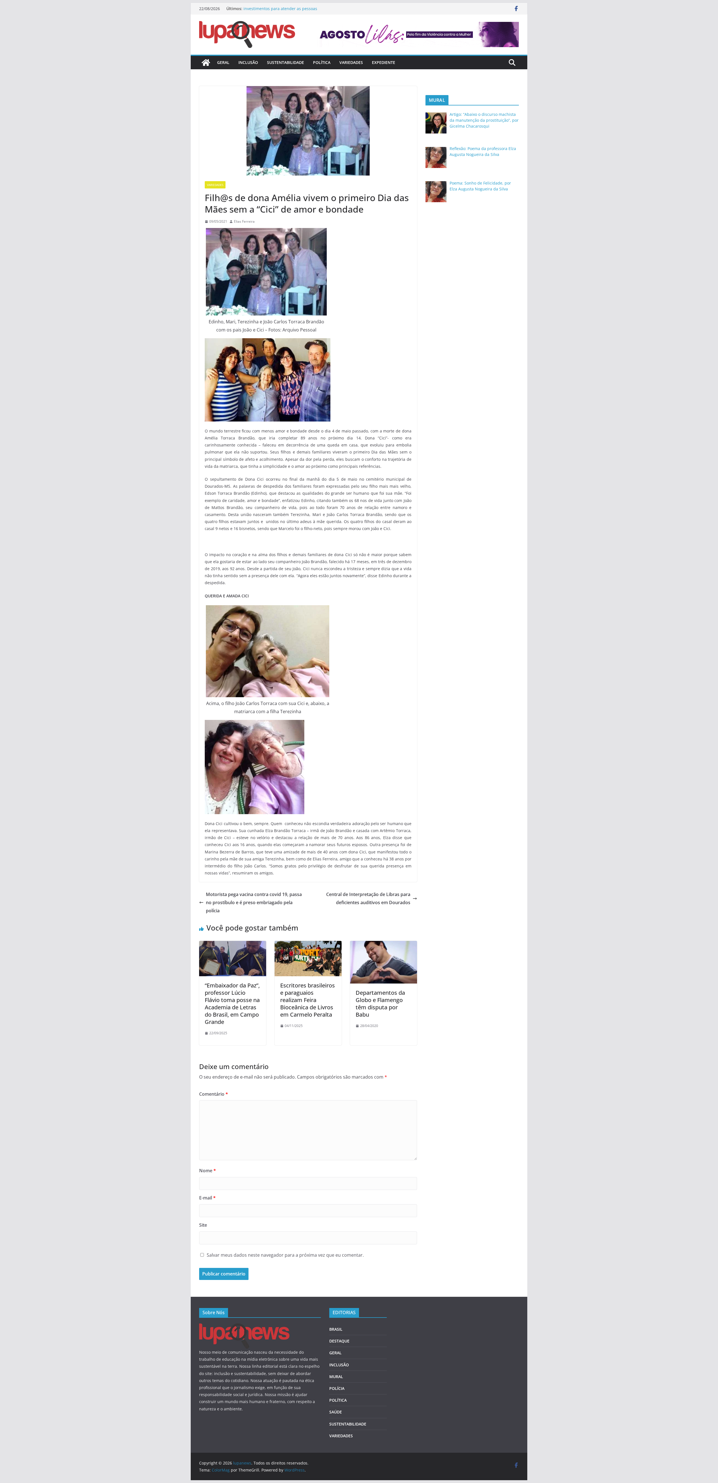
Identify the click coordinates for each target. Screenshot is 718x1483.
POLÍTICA (321, 62)
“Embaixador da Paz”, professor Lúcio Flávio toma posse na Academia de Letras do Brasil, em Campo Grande (232, 1004)
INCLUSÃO (248, 62)
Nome (207, 1170)
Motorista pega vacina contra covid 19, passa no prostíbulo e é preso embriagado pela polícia (254, 902)
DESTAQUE (339, 1341)
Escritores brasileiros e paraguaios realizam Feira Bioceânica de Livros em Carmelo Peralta (307, 1000)
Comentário (213, 1094)
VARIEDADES (351, 62)
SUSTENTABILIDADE (285, 62)
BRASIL (335, 1329)
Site (203, 1225)
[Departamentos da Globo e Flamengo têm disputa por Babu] (383, 945)
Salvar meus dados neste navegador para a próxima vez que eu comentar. (285, 1255)
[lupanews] (206, 62)
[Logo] (244, 1327)
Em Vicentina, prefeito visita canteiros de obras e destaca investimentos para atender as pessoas (297, 11)
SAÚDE (335, 1412)
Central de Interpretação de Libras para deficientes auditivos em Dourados (368, 898)
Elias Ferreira (244, 221)
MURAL (336, 1376)
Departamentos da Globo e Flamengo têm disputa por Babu (380, 1003)
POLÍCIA (336, 1388)
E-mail (207, 1198)
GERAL (223, 62)
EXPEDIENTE (383, 62)
